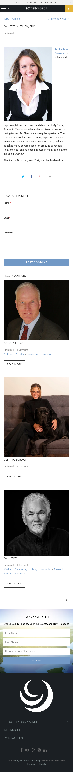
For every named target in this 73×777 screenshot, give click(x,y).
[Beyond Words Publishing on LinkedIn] (45, 750)
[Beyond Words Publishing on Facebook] (21, 750)
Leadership (46, 354)
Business (8, 354)
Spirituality (20, 573)
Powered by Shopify (36, 764)
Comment (9, 232)
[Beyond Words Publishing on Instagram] (39, 750)
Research (58, 569)
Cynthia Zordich (15, 460)
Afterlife (7, 569)
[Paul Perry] (37, 523)
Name (7, 203)
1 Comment (22, 350)
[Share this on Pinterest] (40, 176)
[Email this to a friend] (49, 176)
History (34, 569)
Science (7, 573)
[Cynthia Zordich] (37, 417)
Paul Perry (11, 558)
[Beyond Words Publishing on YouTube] (27, 750)
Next (64, 19)
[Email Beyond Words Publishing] (51, 750)
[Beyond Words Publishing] (36, 8)
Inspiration (32, 354)
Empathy (20, 354)
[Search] (60, 8)
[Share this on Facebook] (31, 176)
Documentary (21, 569)
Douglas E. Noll (15, 343)
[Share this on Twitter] (22, 176)
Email (7, 217)
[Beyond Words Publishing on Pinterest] (33, 750)
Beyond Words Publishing (27, 760)
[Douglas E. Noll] (37, 310)
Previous (54, 19)
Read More (14, 364)
